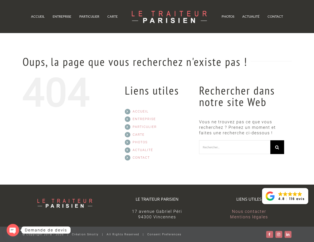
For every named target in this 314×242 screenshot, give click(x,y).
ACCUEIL (140, 111)
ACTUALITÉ (143, 150)
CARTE (139, 134)
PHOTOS (140, 142)
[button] (285, 196)
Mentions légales (249, 216)
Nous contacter (249, 211)
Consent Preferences (164, 234)
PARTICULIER (145, 127)
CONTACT (141, 157)
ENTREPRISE (144, 119)
